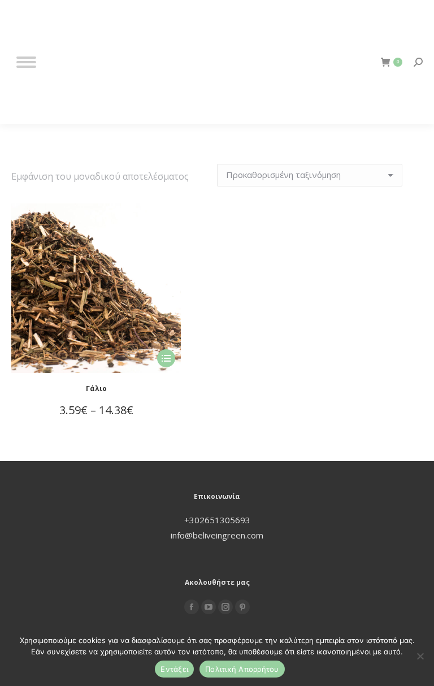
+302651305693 (217, 520)
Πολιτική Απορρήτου (242, 669)
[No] (420, 656)
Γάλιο (96, 388)
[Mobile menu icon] (26, 62)
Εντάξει (174, 669)
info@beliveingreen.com (217, 535)
